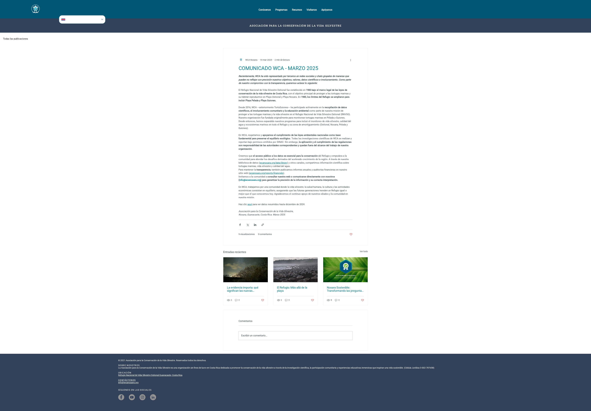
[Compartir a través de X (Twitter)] (247, 224)
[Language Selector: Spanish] (82, 19)
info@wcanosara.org (128, 382)
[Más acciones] (350, 60)
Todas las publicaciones (15, 38)
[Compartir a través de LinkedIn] (255, 224)
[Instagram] (142, 397)
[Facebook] (121, 397)
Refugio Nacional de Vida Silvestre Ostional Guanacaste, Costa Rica (150, 375)
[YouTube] (132, 397)
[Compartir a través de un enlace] (262, 224)
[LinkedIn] (153, 397)
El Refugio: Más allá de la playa (292, 289)
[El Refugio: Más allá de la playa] (295, 269)
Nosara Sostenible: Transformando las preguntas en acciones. (345, 289)
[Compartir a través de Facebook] (240, 224)
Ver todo (364, 251)
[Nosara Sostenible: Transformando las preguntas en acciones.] (345, 269)
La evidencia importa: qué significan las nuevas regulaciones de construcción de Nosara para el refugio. (245, 289)
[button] (264, 9)
